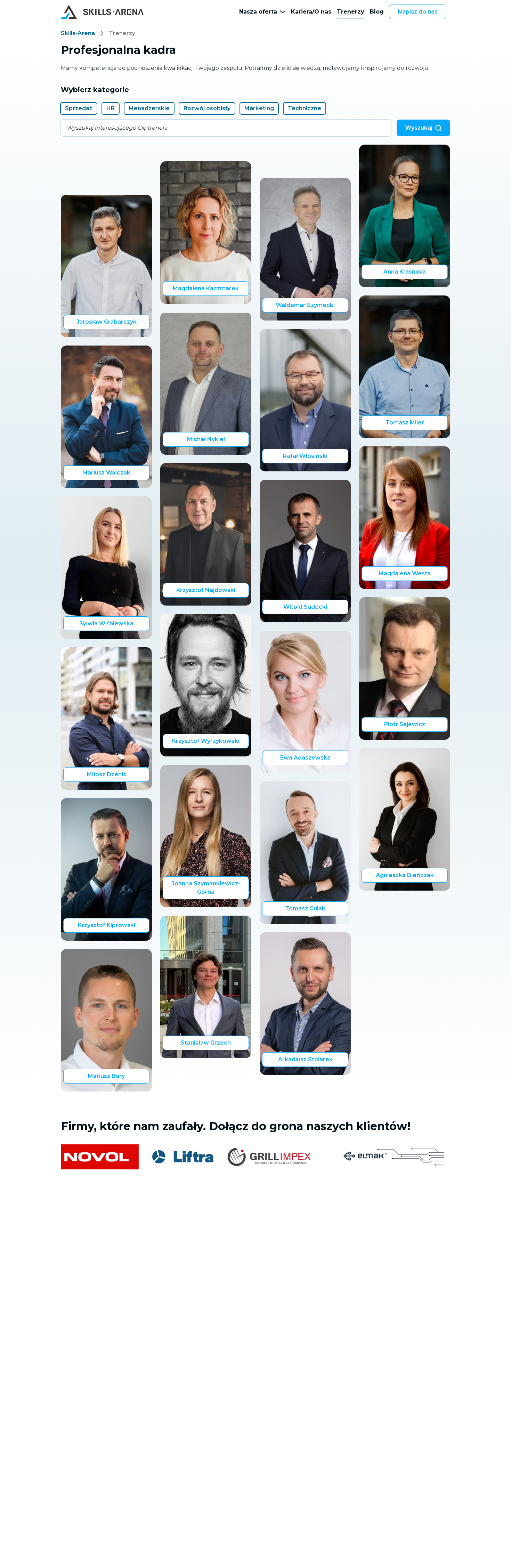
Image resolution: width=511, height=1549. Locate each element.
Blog (377, 11)
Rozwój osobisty (207, 108)
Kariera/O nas (311, 11)
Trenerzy (350, 11)
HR (110, 108)
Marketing (259, 108)
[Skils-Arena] (102, 12)
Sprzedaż (78, 108)
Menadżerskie (149, 108)
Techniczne (304, 108)
